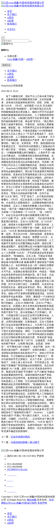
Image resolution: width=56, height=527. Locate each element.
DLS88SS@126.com (17, 469)
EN (13, 29)
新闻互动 (6, 65)
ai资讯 (10, 17)
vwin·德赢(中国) (15, 59)
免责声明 (42, 503)
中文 (9, 29)
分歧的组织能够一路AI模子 (25, 442)
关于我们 (12, 14)
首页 (9, 11)
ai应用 (10, 20)
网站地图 (31, 500)
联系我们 (12, 24)
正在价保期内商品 (20, 436)
